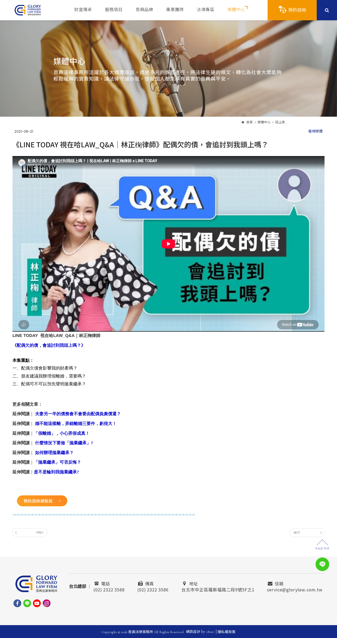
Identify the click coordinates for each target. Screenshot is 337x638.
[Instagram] (47, 603)
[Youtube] (37, 603)
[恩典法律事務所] (28, 10)
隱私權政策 (226, 632)
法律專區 (205, 9)
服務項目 (113, 9)
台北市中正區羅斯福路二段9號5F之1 (217, 589)
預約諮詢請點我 (38, 501)
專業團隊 (175, 9)
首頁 (249, 122)
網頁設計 (193, 632)
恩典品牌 (144, 9)
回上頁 (280, 122)
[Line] (27, 603)
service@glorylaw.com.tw (295, 589)
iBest (210, 632)
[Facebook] (17, 603)
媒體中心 (236, 9)
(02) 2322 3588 (109, 589)
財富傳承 (83, 9)
